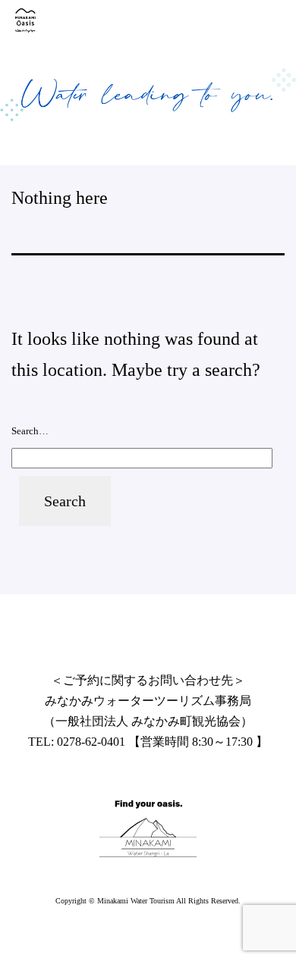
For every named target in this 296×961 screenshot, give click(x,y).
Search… (30, 431)
